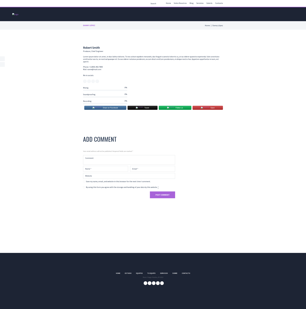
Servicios (200, 3)
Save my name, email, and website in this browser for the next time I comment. (118, 181)
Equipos (139, 273)
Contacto (219, 3)
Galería (209, 3)
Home (168, 3)
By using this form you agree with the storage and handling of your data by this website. (122, 187)
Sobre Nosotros (180, 3)
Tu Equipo (151, 273)
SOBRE (174, 273)
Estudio (128, 273)
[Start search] (148, 4)
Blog (192, 3)
